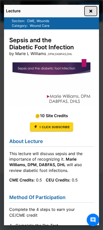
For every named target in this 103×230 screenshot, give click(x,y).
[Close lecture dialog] (90, 11)
